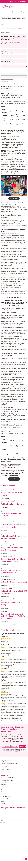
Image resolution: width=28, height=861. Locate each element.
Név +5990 (4, 51)
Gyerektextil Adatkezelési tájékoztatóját (18, 749)
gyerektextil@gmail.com (6, 771)
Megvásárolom (14, 198)
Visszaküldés (4, 794)
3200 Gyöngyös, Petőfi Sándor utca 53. (9, 763)
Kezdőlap (3, 17)
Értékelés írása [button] (4, 641)
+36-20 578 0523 (5, 769)
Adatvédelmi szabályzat (6, 796)
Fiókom (2, 789)
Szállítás (3, 803)
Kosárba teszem (4, 81)
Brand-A (10, 819)
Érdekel (7, 498)
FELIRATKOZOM (22, 746)
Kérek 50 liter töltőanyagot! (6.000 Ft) (10, 43)
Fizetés (2, 791)
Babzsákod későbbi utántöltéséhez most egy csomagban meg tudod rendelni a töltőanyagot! (13, 37)
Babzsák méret (5, 61)
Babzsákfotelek (10, 17)
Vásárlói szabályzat (5, 799)
